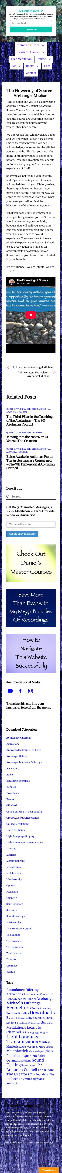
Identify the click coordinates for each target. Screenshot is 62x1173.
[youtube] (10, 691)
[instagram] (31, 691)
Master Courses (15, 860)
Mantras (11, 848)
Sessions (11, 910)
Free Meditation (21, 59)
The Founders (14, 947)
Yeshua (10, 971)
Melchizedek (13, 873)
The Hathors (13, 953)
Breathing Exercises (18, 780)
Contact (31, 72)
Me (14, 66)
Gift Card (11, 805)
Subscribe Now (31, 29)
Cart (47, 66)
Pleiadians (12, 891)
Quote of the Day (16, 409)
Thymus (11, 959)
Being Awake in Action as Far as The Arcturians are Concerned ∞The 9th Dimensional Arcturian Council (30, 462)
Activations (13, 744)
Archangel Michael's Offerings (24, 762)
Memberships (14, 879)
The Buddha (13, 934)
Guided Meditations (17, 824)
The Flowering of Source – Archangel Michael (31, 93)
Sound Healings (15, 916)
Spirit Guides (13, 922)
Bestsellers (12, 768)
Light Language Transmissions (24, 842)
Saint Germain (14, 904)
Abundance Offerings (18, 737)
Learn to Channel (28, 52)
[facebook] (21, 691)
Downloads (13, 793)
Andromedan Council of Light (23, 750)
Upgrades (11, 965)
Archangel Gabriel (17, 756)
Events (10, 799)
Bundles (11, 787)
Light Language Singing (20, 836)
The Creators (34, 432)
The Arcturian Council (19, 928)
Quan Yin (11, 898)
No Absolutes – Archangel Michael (32, 367)
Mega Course (14, 867)
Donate (41, 59)
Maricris (11, 854)
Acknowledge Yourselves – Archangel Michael (34, 374)
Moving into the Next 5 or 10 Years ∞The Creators (27, 439)
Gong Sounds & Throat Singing (24, 811)
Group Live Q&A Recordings (22, 817)
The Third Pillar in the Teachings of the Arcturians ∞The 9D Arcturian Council (30, 420)
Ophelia (10, 885)
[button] (31, 11)
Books (30, 66)
